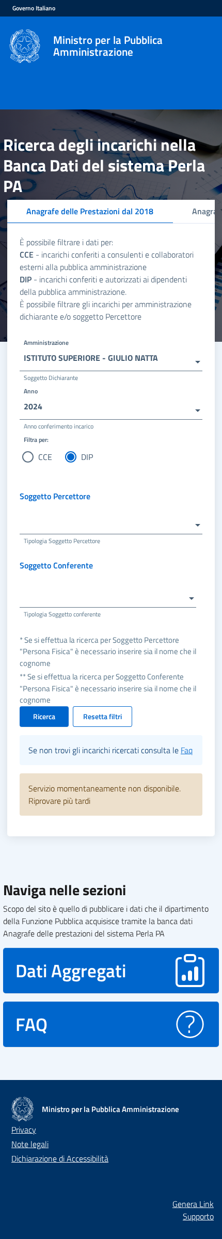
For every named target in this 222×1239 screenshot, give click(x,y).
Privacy (23, 1129)
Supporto (198, 1216)
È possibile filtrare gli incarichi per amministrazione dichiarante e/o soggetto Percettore (106, 310)
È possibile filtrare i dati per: (66, 242)
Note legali (30, 1144)
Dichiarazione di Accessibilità (59, 1158)
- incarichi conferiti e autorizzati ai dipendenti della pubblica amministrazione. (103, 285)
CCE (45, 457)
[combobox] (111, 357)
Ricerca (44, 716)
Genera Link (193, 1204)
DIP (87, 457)
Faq (187, 750)
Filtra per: (36, 439)
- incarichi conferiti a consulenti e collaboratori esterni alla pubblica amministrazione (107, 260)
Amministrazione (46, 342)
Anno (31, 391)
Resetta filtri (102, 716)
